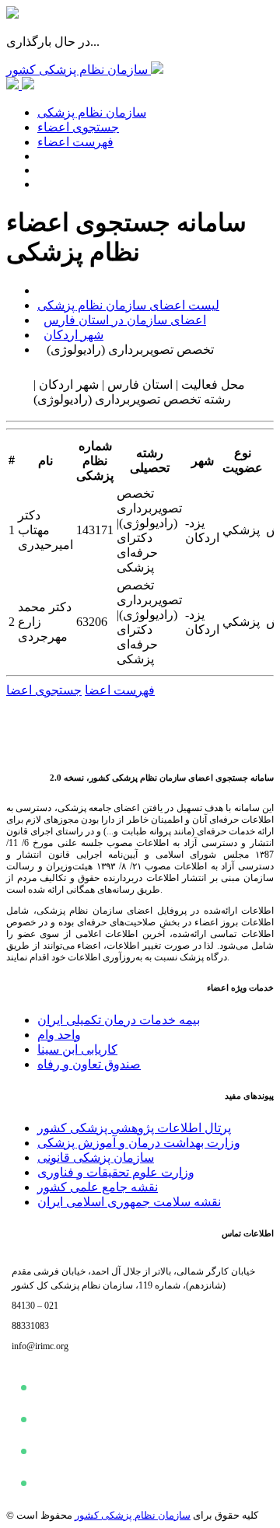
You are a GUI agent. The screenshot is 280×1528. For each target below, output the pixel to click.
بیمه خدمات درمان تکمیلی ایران (118, 1019)
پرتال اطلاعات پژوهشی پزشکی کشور (134, 1128)
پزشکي (241, 530)
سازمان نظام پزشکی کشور (133, 1515)
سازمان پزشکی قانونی (95, 1157)
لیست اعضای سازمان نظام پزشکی (128, 305)
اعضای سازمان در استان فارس (125, 320)
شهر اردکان (73, 334)
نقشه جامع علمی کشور (97, 1187)
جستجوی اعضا (44, 690)
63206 (91, 621)
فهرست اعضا (120, 690)
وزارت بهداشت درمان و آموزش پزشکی (138, 1142)
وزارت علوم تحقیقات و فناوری (115, 1172)
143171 (95, 530)
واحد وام (59, 1034)
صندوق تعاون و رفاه (89, 1064)
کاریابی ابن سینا (77, 1049)
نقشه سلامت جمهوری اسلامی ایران (129, 1201)
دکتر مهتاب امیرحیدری (45, 530)
